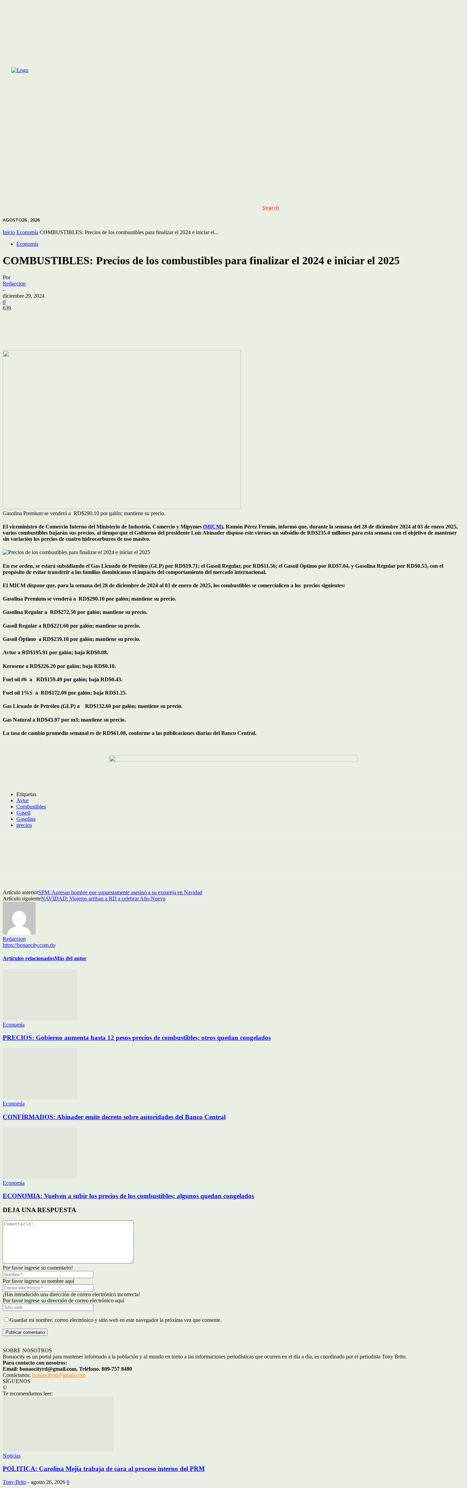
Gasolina (26, 819)
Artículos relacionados (28, 958)
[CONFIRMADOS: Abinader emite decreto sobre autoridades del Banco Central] (40, 1097)
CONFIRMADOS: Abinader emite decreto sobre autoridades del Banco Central (114, 1117)
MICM (213, 526)
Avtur (22, 800)
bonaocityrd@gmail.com (58, 1375)
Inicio (9, 232)
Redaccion (14, 283)
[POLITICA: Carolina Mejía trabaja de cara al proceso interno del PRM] (58, 1449)
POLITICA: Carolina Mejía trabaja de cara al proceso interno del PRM (104, 1468)
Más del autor (70, 958)
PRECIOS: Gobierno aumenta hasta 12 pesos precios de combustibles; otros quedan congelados (137, 1037)
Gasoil (23, 813)
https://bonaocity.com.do (29, 945)
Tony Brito (14, 1482)
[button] (271, 208)
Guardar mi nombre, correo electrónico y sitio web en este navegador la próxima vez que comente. (116, 1320)
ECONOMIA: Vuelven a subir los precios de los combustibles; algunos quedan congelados (128, 1195)
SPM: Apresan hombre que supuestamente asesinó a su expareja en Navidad (120, 892)
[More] (288, 330)
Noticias (12, 1456)
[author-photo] (19, 933)
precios (24, 825)
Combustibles (31, 806)
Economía (27, 232)
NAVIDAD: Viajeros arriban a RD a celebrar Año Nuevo (103, 898)
